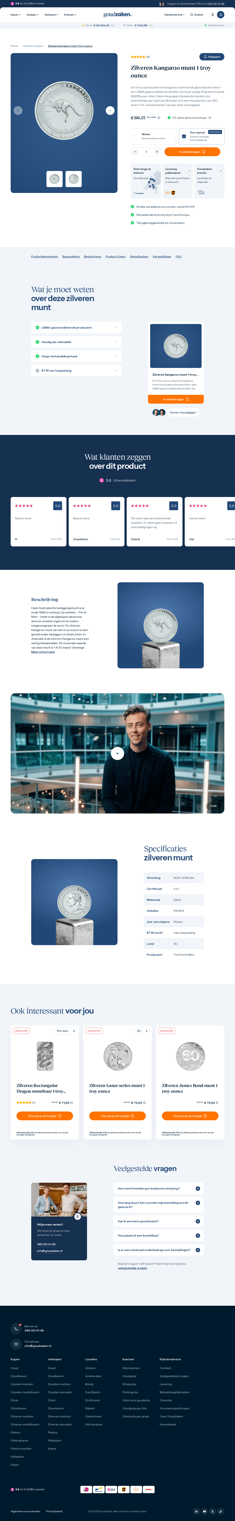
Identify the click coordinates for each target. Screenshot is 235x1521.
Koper (15, 1464)
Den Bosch (92, 1392)
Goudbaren (19, 1376)
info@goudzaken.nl (38, 1346)
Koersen (69, 14)
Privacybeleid (54, 1511)
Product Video (116, 256)
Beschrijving (92, 256)
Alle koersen (131, 1368)
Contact (165, 1368)
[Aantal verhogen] (157, 152)
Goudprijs (129, 1376)
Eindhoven (92, 1400)
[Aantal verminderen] (135, 152)
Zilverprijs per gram (135, 1416)
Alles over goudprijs (136, 1400)
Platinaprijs (130, 1392)
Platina (15, 1432)
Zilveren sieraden (60, 1424)
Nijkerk (90, 1408)
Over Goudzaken (171, 1416)
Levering (166, 1384)
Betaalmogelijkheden (175, 1392)
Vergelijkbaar (162, 256)
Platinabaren (19, 1440)
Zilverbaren (19, 1408)
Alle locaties (93, 1424)
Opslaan (31, 14)
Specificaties (139, 256)
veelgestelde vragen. (132, 1268)
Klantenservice (173, 14)
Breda (89, 1384)
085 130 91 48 (215, 3)
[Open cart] (220, 14)
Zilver (14, 1400)
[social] (196, 1511)
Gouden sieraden (60, 1392)
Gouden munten (22, 1384)
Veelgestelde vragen (174, 1376)
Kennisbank (168, 1424)
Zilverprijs (129, 1384)
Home (14, 46)
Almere (90, 1368)
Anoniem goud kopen (175, 1408)
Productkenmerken (44, 256)
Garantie (166, 1400)
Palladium (17, 1456)
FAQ (179, 256)
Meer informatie (43, 652)
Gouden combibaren (25, 1392)
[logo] (117, 15)
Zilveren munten (33, 46)
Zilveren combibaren (25, 1424)
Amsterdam (93, 1376)
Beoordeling (71, 256)
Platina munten (21, 1448)
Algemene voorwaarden (25, 1511)
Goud (14, 1368)
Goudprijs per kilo (134, 1408)
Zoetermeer (93, 1416)
